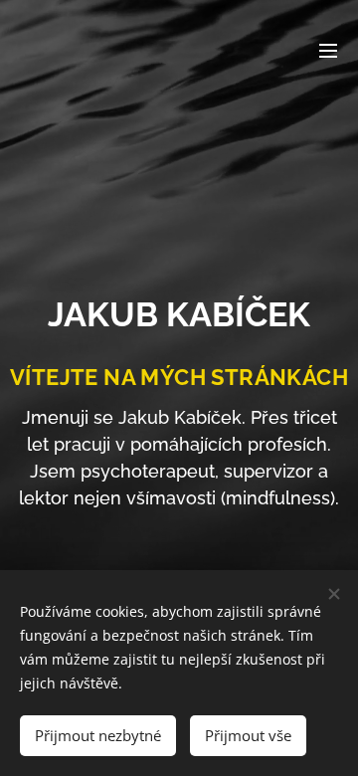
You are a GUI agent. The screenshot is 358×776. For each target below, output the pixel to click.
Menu (328, 50)
